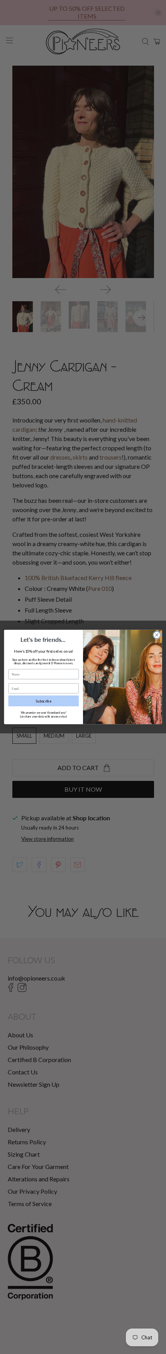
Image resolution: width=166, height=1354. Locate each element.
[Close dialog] (156, 634)
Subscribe (43, 701)
